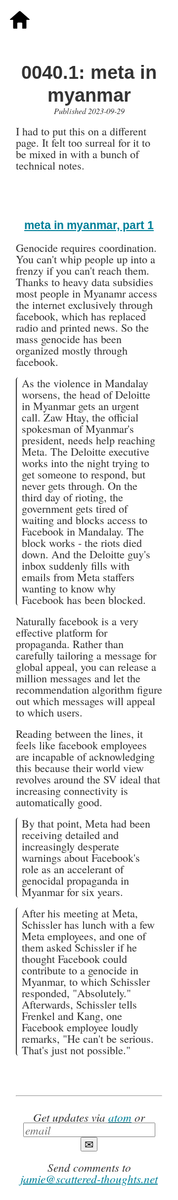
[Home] (20, 25)
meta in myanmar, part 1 (89, 225)
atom (120, 1117)
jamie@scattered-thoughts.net (89, 1178)
